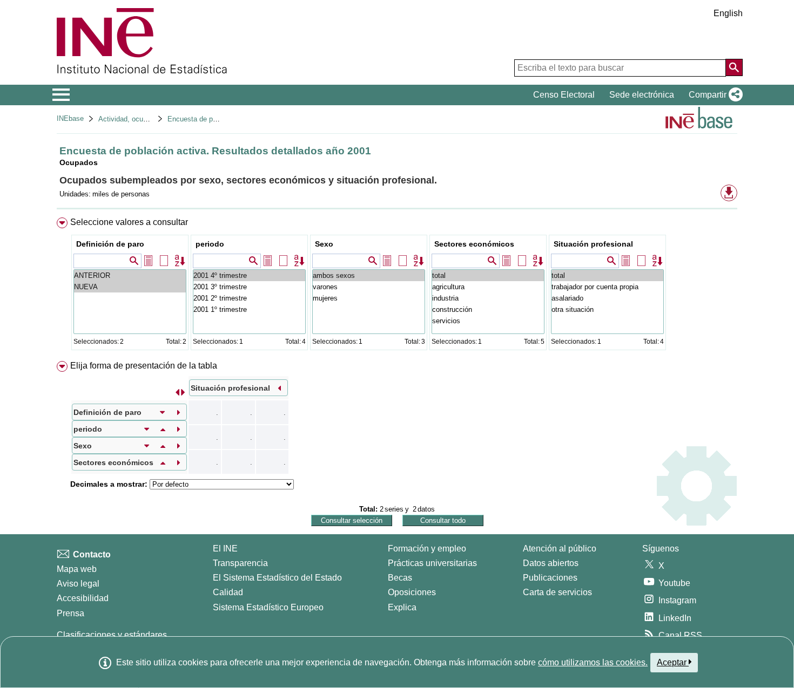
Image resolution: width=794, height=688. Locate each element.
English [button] (728, 13)
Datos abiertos (550, 563)
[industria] (488, 298)
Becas (400, 577)
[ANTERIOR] (130, 275)
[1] (249, 298)
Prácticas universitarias (432, 563)
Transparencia (240, 563)
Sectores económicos (474, 244)
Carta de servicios (557, 592)
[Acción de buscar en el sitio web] (734, 67)
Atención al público (559, 548)
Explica (402, 607)
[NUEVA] (130, 286)
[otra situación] (607, 309)
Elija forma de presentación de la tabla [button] (143, 365)
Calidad (228, 592)
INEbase (70, 118)
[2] (249, 286)
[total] (488, 275)
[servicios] (488, 320)
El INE (225, 548)
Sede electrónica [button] (641, 94)
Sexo (324, 244)
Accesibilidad (83, 598)
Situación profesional (593, 244)
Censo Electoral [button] (564, 94)
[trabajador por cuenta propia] (607, 286)
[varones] (369, 286)
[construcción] (488, 309)
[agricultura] (488, 286)
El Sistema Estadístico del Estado (277, 577)
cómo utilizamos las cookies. (593, 662)
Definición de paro (110, 244)
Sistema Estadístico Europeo (268, 607)
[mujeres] (369, 298)
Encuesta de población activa (213, 119)
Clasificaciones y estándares (112, 634)
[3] (249, 275)
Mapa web (77, 569)
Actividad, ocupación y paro (141, 119)
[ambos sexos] (369, 275)
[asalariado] (607, 298)
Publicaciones (550, 577)
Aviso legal (78, 583)
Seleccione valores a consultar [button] (129, 222)
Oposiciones (412, 592)
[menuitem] (397, 286)
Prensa (70, 613)
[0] (249, 309)
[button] (713, 95)
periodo (210, 244)
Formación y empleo (427, 548)
